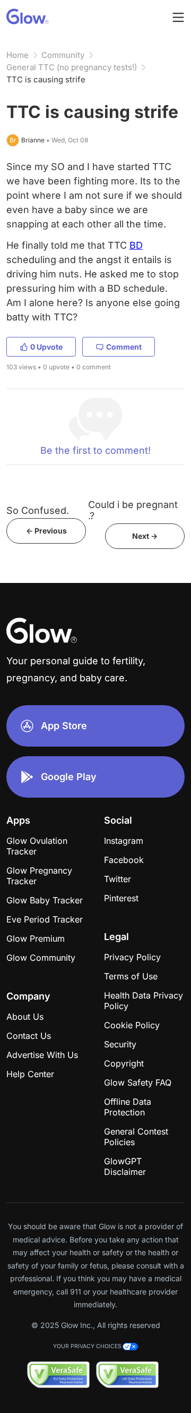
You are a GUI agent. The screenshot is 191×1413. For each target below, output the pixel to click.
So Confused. (37, 510)
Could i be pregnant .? (133, 510)
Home (17, 55)
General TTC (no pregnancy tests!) (71, 67)
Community (62, 55)
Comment (124, 346)
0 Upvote (46, 346)
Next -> (145, 535)
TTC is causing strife (45, 79)
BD (136, 245)
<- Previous (46, 530)
